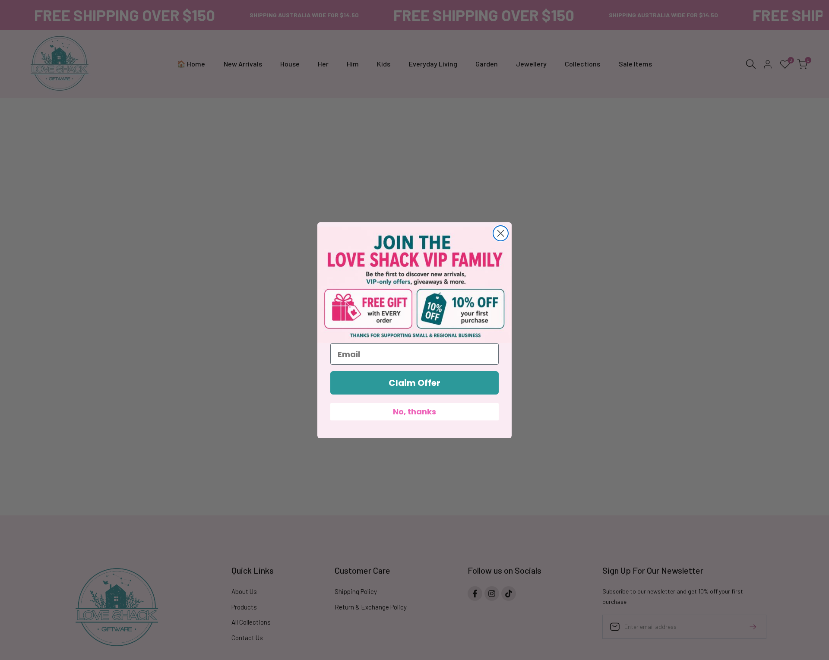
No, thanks (414, 411)
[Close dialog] (500, 233)
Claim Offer (414, 383)
